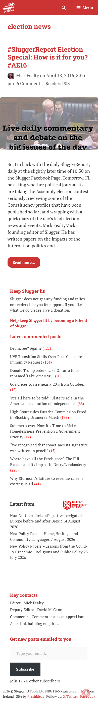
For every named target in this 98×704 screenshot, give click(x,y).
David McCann (49, 609)
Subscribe (25, 669)
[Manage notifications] (86, 693)
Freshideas (35, 696)
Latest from (22, 504)
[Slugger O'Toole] (9, 7)
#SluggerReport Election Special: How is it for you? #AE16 (48, 57)
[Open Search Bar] (63, 7)
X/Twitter (70, 696)
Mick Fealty (34, 602)
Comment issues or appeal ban (58, 616)
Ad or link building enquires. (34, 623)
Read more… (24, 262)
